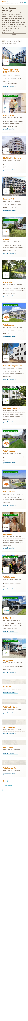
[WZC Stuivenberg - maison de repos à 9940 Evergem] (14, 564)
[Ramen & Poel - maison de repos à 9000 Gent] (14, 186)
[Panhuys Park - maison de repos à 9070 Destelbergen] (14, 103)
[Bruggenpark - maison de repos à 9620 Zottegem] (14, 648)
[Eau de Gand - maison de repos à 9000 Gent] (14, 742)
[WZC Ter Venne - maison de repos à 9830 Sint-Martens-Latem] (14, 479)
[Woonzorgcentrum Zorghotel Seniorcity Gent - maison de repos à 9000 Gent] (14, 56)
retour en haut (7, 790)
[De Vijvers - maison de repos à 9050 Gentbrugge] (14, 681)
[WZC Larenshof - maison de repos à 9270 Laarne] (14, 312)
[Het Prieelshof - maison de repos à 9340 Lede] (14, 605)
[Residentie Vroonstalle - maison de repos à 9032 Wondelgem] (14, 396)
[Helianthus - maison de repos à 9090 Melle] (14, 227)
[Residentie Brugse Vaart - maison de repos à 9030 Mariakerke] (14, 353)
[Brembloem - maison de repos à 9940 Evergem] (14, 522)
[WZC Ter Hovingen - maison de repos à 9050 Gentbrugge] (14, 701)
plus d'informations (9, 86)
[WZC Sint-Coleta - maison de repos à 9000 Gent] (14, 762)
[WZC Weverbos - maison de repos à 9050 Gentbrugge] (14, 722)
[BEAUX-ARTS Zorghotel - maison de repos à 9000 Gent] (14, 145)
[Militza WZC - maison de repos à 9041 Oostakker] (14, 270)
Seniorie (5, 1)
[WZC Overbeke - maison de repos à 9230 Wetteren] (14, 438)
